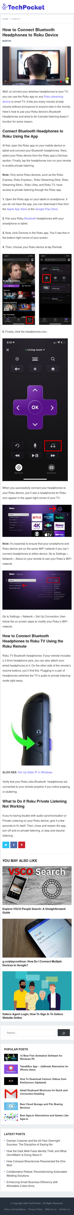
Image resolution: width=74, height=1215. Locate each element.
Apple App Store (17, 209)
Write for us (51, 1209)
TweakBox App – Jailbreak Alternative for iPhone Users (44, 1068)
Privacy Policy (35, 1209)
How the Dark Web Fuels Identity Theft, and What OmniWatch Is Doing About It (36, 1153)
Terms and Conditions (15, 1209)
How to (16, 18)
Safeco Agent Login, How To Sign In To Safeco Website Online (32, 1016)
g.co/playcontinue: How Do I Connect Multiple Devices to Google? (32, 963)
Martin (6, 40)
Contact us (64, 1209)
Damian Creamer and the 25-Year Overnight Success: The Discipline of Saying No (33, 1142)
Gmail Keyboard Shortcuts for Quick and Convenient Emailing (44, 1091)
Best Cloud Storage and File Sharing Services (41, 1105)
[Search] (64, 1032)
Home (5, 18)
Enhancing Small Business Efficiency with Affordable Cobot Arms (32, 1184)
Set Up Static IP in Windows (35, 772)
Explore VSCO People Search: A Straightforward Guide (34, 911)
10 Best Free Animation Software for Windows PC (41, 1057)
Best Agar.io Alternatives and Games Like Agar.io (44, 1117)
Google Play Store (46, 209)
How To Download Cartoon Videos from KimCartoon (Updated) (43, 1080)
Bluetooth (30, 218)
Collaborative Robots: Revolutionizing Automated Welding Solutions (37, 1173)
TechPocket (35, 1203)
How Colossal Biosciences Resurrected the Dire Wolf (36, 1163)
